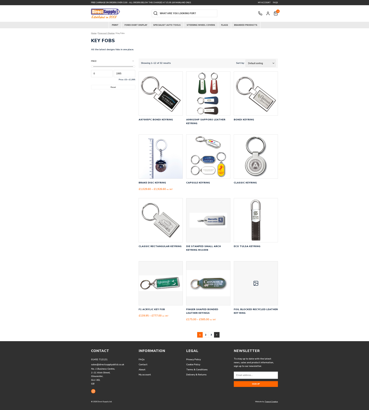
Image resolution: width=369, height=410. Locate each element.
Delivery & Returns (196, 374)
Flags (224, 25)
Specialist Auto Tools (167, 25)
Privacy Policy (193, 359)
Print (115, 25)
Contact (143, 364)
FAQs (275, 2)
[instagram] (93, 391)
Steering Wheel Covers (201, 25)
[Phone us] (260, 13)
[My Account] (268, 13)
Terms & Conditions (197, 369)
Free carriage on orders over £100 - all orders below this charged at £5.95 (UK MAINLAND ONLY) (141, 2)
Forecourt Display (136, 25)
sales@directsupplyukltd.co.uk (107, 364)
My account (264, 2)
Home (93, 33)
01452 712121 (99, 359)
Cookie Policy (193, 364)
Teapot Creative (271, 401)
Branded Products (245, 25)
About (142, 369)
